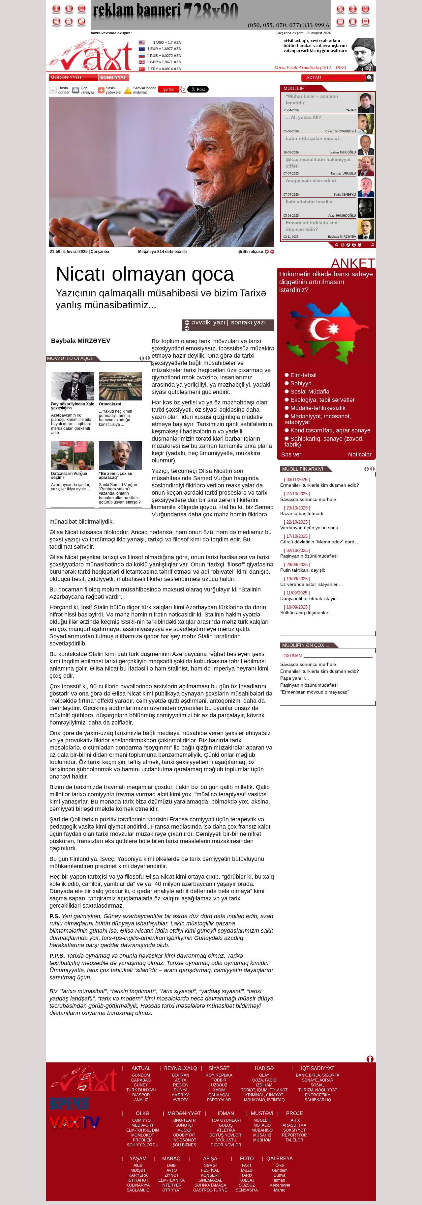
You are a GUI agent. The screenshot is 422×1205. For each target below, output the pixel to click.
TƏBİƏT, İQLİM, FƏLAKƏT (264, 1090)
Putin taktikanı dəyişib (302, 570)
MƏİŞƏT (138, 1170)
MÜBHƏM (262, 1140)
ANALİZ (141, 1100)
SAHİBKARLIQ (318, 1100)
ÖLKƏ (142, 1113)
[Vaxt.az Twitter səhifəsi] (69, 8)
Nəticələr (360, 454)
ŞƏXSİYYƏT (294, 1130)
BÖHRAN (180, 1075)
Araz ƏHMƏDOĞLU (342, 215)
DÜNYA (181, 1090)
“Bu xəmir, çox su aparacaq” (115, 475)
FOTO (247, 1158)
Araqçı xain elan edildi (311, 180)
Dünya (280, 1175)
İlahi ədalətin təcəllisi (310, 201)
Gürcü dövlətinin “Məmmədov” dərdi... (319, 541)
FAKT (247, 1165)
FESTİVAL (210, 1170)
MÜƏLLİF (262, 1120)
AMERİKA (181, 1095)
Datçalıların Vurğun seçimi (69, 475)
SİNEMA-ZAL (210, 1180)
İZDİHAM (264, 1085)
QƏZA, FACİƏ (264, 1080)
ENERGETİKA (317, 1095)
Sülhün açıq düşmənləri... (306, 612)
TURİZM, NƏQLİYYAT (317, 1090)
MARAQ (171, 1158)
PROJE (294, 1113)
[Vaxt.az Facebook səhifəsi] (56, 8)
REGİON (181, 1085)
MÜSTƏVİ (262, 1113)
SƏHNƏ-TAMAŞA (210, 1185)
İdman (279, 1180)
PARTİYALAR (219, 1100)
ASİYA (180, 1080)
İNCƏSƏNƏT (184, 1140)
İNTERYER (172, 1185)
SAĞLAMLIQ (138, 1190)
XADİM (219, 1090)
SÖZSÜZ (247, 1185)
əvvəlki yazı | (210, 322)
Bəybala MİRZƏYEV (342, 236)
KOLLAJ (246, 1180)
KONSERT (210, 1175)
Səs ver (291, 454)
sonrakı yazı (248, 322)
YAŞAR (351, 110)
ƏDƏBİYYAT (114, 77)
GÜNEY (141, 1085)
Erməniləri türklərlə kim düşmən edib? (319, 485)
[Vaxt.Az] (365, 21)
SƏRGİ (210, 1165)
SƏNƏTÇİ (184, 1125)
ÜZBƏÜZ (219, 1085)
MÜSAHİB (262, 1135)
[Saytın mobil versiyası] (353, 8)
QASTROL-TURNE (210, 1190)
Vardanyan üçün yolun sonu (309, 527)
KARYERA (138, 1175)
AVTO (171, 1170)
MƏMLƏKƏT (142, 1135)
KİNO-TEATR (184, 1120)
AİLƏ (138, 1165)
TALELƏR (294, 1140)
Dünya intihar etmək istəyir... (309, 598)
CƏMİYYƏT (142, 1120)
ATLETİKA (226, 1130)
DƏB (171, 1165)
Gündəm (279, 1170)
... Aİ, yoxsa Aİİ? (303, 117)
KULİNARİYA (138, 1185)
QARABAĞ (141, 1080)
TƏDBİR (219, 1080)
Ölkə (280, 1165)
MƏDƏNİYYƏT (66, 77)
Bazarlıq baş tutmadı (301, 513)
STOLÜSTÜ (225, 1140)
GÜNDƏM (141, 1075)
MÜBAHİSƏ (262, 1130)
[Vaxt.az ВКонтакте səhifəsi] (69, 21)
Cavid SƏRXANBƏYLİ (340, 131)
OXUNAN (293, 656)
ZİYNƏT (172, 1175)
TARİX (294, 1120)
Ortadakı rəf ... (112, 404)
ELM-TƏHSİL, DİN (142, 1130)
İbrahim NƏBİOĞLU (342, 152)
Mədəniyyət (279, 1185)
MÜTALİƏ (262, 1125)
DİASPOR (141, 1095)
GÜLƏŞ (226, 1125)
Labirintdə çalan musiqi (312, 138)
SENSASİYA (247, 1190)
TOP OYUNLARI (226, 1120)
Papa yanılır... (294, 678)
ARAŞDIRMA (294, 1125)
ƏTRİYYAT (171, 1190)
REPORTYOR (294, 1135)
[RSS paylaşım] (340, 8)
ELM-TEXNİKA (171, 1180)
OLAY (264, 1075)
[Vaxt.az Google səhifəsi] (81, 8)
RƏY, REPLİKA (219, 1075)
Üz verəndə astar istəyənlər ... (311, 584)
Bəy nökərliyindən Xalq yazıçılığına (72, 406)
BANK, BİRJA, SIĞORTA (317, 1075)
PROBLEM (142, 1140)
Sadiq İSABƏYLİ (345, 194)
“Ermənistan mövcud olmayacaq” (314, 692)
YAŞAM (138, 1158)
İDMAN (226, 1113)
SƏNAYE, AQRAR (318, 1080)
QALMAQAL (219, 1095)
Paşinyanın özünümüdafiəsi (309, 556)
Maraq (280, 1190)
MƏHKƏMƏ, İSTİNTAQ (264, 1100)
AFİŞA (210, 1158)
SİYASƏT (219, 1068)
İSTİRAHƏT (138, 1180)
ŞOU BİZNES (184, 1145)
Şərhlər (169, 89)
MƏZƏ (247, 1170)
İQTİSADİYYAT (317, 1068)
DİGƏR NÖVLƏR (226, 1145)
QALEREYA (279, 1158)
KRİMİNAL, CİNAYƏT (264, 1095)
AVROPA (181, 1100)
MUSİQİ (184, 1130)
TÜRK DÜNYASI (141, 1090)
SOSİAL (318, 1085)
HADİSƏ (264, 1068)
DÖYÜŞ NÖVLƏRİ (225, 1135)
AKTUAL (141, 1068)
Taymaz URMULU (343, 173)
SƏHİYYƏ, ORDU (143, 1145)
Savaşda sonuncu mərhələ (308, 499)
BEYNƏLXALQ (180, 1068)
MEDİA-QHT (143, 1125)
